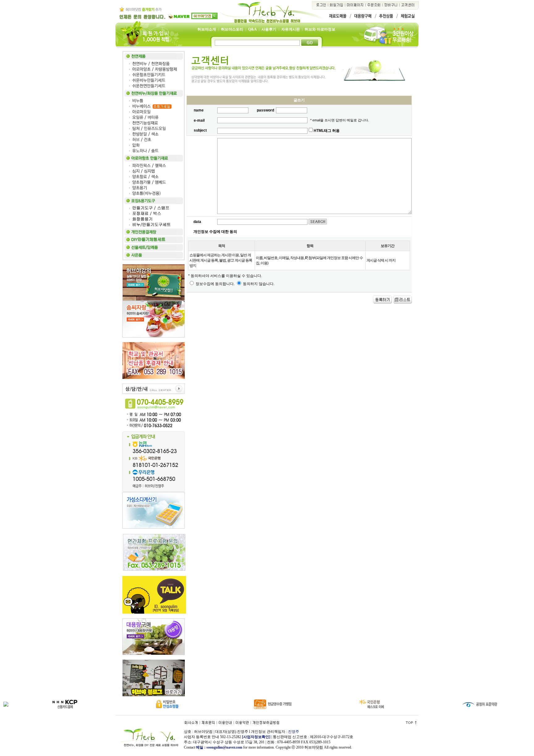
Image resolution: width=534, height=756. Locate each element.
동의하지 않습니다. (258, 284)
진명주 (293, 731)
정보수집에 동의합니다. (215, 284)
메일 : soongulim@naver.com (219, 747)
